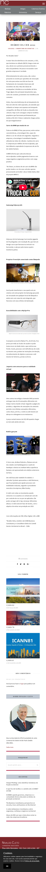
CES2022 (11, 48)
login (22, 684)
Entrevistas (23, 12)
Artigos (22, 9)
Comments (23, 559)
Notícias (7, 9)
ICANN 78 (10, 627)
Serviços (38, 12)
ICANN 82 (10, 605)
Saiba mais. (10, 747)
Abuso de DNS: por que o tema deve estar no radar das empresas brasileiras (21, 816)
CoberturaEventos (38, 9)
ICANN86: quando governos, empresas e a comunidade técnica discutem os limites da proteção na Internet (20, 797)
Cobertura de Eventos (25, 48)
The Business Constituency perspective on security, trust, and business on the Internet (21, 804)
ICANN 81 (10, 660)
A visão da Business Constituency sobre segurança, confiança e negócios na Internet (21, 810)
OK (7, 866)
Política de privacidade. (32, 861)
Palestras (7, 12)
